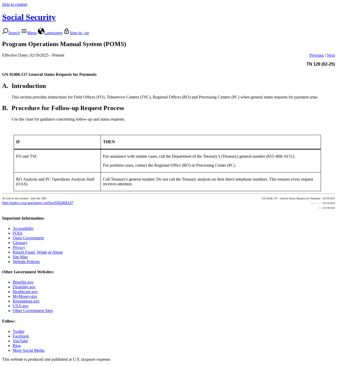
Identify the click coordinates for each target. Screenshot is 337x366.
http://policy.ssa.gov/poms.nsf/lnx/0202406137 (37, 203)
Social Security (29, 17)
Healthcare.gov (25, 291)
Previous (316, 55)
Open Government (28, 238)
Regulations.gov (26, 301)
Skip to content (14, 4)
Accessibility (23, 228)
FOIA (18, 233)
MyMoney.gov (25, 296)
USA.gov (21, 306)
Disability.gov (24, 287)
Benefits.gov (23, 282)
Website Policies (26, 261)
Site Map (20, 257)
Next (331, 55)
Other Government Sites (33, 310)
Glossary (20, 242)
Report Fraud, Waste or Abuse (38, 252)
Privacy (19, 247)
